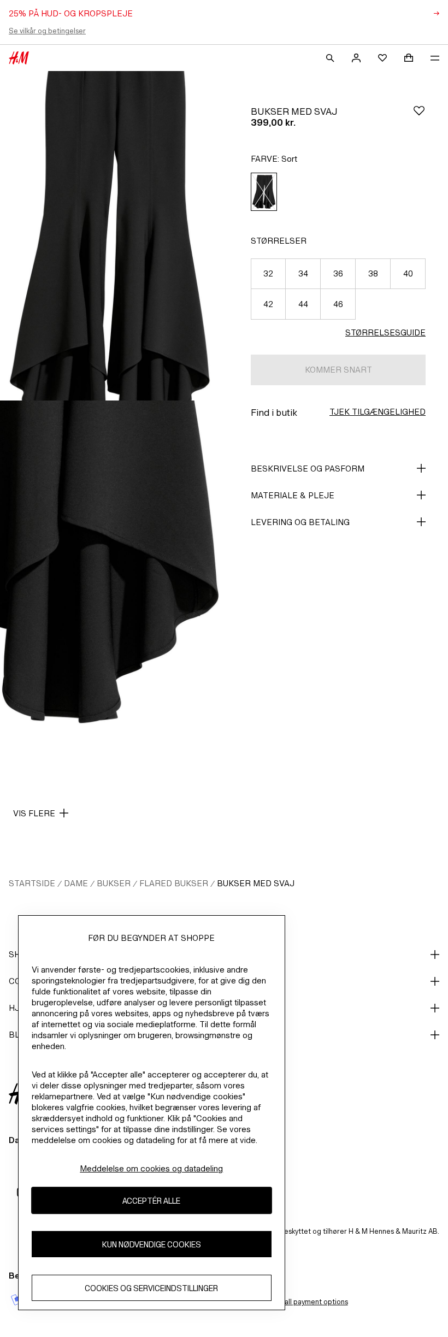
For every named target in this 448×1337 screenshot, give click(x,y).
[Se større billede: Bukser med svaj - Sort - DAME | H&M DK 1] (110, 235)
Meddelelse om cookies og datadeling (151, 1168)
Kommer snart (338, 369)
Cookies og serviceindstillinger (151, 1288)
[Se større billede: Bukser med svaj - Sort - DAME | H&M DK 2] (110, 565)
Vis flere (34, 813)
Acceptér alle (151, 1200)
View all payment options (307, 1302)
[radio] (264, 192)
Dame (76, 883)
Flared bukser (173, 883)
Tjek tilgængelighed (377, 411)
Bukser (114, 883)
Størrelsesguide (385, 332)
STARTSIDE (32, 883)
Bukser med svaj (255, 883)
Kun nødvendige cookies (151, 1244)
